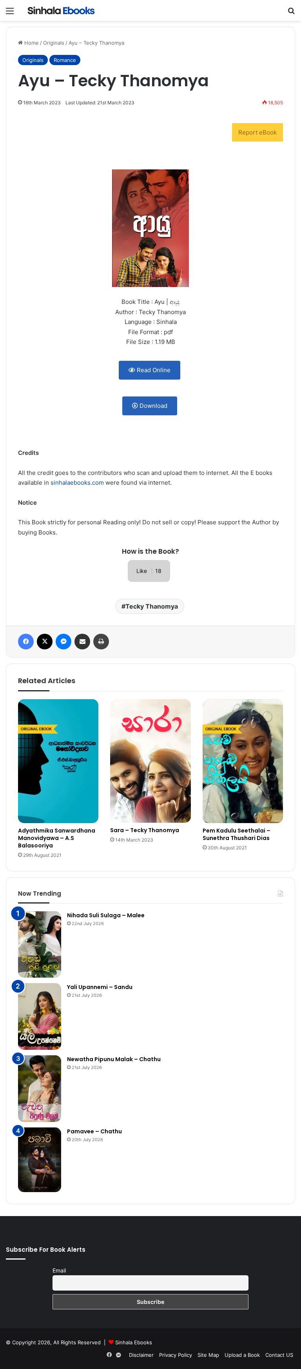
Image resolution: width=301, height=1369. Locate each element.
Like (148, 570)
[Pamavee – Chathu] (39, 1159)
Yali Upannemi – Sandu (99, 987)
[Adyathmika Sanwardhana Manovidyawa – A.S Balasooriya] (58, 761)
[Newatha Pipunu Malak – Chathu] (39, 1088)
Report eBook (257, 132)
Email (59, 1270)
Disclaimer (141, 1355)
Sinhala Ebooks (133, 1342)
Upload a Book (242, 1355)
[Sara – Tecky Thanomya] (150, 761)
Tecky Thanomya (151, 606)
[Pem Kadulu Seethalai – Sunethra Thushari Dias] (243, 761)
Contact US (279, 1355)
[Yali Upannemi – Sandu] (39, 1016)
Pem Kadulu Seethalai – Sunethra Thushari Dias (236, 834)
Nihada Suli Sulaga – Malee (106, 915)
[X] (45, 641)
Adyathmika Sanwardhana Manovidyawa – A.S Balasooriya (56, 838)
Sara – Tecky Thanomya (144, 830)
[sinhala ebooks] (61, 10)
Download (152, 405)
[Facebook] (26, 641)
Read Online (152, 370)
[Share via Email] (82, 641)
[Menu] (10, 13)
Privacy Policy (175, 1355)
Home (31, 43)
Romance (65, 60)
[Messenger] (63, 641)
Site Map (208, 1355)
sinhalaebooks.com (77, 482)
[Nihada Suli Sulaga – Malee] (39, 944)
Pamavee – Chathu (94, 1131)
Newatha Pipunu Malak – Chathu (114, 1059)
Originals (53, 43)
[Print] (101, 641)
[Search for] (291, 13)
